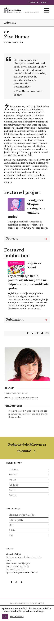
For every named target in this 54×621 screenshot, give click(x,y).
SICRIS (8, 182)
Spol (11, 535)
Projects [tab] (12, 238)
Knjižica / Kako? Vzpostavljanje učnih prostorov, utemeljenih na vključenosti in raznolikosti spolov (28, 276)
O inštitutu (13, 469)
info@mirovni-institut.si (26, 572)
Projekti (12, 479)
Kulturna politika (16, 520)
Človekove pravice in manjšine (22, 515)
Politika (12, 530)
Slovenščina (33, 2)
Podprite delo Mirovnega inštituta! (27, 448)
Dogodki (12, 495)
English (44, 2)
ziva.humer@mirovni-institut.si (24, 397)
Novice (12, 490)
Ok (5, 616)
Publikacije (13, 485)
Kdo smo (10, 22)
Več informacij (17, 616)
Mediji (11, 525)
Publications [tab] (15, 319)
